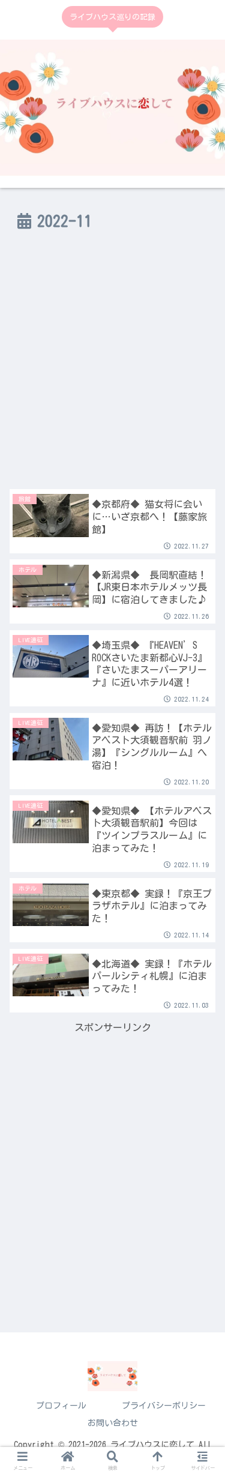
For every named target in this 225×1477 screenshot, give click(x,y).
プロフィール (61, 1405)
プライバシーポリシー (164, 1405)
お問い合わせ (113, 1423)
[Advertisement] (112, 367)
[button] (201, 1039)
